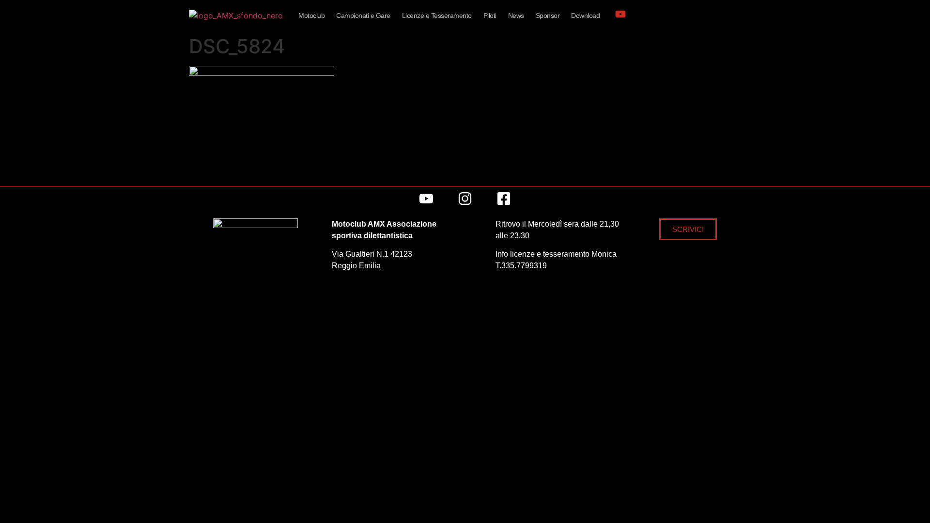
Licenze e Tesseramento (437, 15)
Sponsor (548, 15)
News (516, 15)
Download (585, 15)
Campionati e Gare (363, 15)
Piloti (489, 15)
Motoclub (311, 15)
